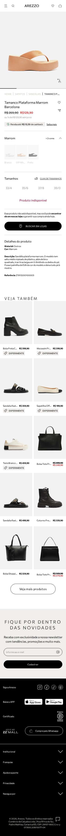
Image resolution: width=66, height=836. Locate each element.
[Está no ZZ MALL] (10, 731)
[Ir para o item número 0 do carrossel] (8, 88)
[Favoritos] (53, 6)
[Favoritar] (59, 102)
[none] (58, 652)
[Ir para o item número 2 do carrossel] (41, 88)
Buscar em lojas (36, 226)
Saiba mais (52, 124)
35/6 (25, 188)
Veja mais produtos (33, 589)
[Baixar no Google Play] (54, 702)
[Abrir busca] (13, 6)
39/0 (57, 188)
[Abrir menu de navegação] (7, 5)
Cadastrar (32, 664)
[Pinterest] (60, 687)
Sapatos (20, 94)
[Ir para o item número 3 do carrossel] (58, 88)
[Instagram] (39, 687)
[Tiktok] (53, 687)
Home (8, 94)
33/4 (9, 188)
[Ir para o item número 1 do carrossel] (24, 88)
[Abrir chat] (58, 819)
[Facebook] (46, 687)
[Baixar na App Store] (33, 702)
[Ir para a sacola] (60, 6)
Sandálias (35, 94)
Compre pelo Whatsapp (46, 731)
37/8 (41, 188)
